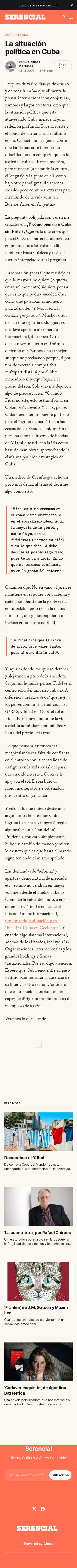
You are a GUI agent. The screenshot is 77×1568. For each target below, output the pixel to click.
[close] (71, 5)
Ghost (48, 1544)
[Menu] (70, 17)
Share (62, 66)
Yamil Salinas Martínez (29, 64)
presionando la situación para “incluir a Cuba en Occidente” (32, 925)
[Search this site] (63, 17)
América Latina (16, 34)
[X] (34, 1509)
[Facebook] (43, 1509)
